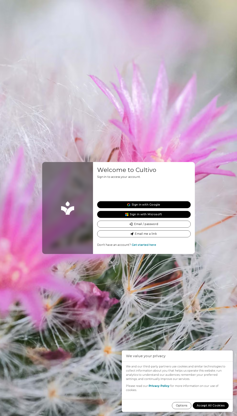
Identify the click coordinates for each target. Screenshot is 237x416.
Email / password (146, 224)
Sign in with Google (146, 204)
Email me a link (146, 233)
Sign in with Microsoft (146, 214)
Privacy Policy (159, 386)
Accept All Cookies (211, 405)
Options (181, 405)
